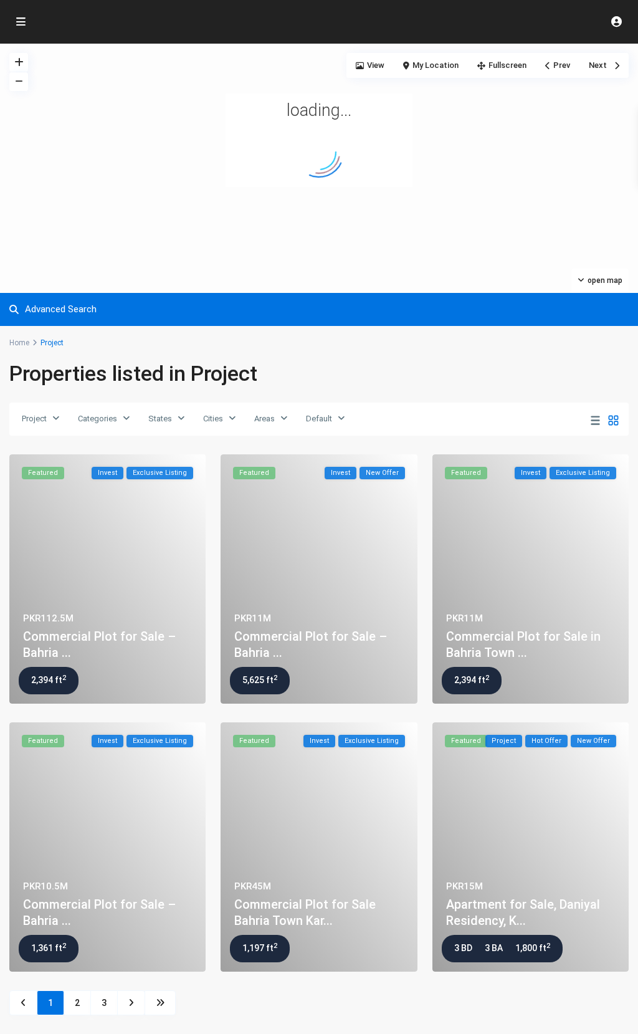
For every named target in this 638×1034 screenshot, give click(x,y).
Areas (264, 418)
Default (319, 418)
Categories (97, 418)
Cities (213, 418)
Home (19, 342)
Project (34, 418)
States (160, 418)
